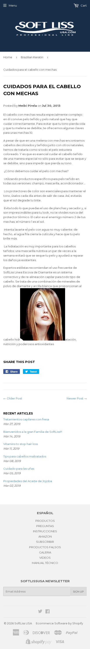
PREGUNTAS (45, 526)
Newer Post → (77, 398)
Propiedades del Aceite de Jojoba (27, 481)
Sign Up (78, 591)
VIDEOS (45, 557)
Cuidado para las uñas (18, 468)
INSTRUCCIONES (45, 531)
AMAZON (45, 536)
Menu (13, 5)
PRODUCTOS (45, 520)
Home (7, 57)
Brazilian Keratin (32, 57)
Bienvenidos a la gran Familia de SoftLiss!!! (32, 431)
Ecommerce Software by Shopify (59, 623)
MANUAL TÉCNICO (45, 563)
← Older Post (12, 398)
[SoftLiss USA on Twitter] (40, 612)
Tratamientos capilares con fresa (26, 419)
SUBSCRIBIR (45, 541)
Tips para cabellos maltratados (24, 456)
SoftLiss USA (23, 623)
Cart (83, 5)
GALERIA (45, 552)
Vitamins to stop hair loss (20, 444)
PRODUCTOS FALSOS (45, 547)
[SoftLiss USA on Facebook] (47, 612)
